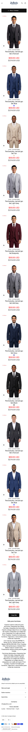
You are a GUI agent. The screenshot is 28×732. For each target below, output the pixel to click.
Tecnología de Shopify (11, 716)
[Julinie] (14, 3)
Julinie (6, 716)
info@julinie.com (6, 704)
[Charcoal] (14, 55)
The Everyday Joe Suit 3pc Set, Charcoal (14, 53)
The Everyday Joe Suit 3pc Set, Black (14, 402)
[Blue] (14, 105)
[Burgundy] (14, 255)
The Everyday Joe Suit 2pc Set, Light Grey (14, 601)
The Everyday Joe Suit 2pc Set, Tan (14, 551)
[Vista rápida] (4, 46)
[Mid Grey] (14, 305)
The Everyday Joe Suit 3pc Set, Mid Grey (14, 302)
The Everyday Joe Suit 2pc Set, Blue (14, 502)
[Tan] (14, 155)
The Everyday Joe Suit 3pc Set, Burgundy (14, 252)
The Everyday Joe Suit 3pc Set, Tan (14, 152)
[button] (3, 3)
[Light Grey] (14, 205)
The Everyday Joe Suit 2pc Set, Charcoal (14, 452)
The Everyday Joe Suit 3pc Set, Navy (14, 352)
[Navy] (14, 355)
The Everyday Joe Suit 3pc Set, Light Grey (14, 202)
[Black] (14, 405)
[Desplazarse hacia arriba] (26, 730)
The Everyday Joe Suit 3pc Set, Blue (14, 103)
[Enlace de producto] (14, 38)
